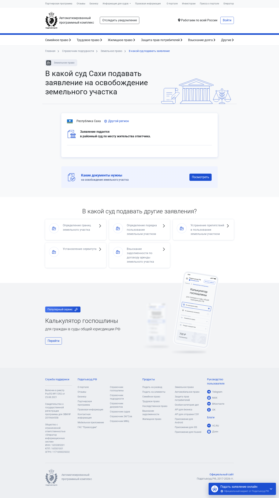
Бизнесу (94, 3)
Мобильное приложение (91, 422)
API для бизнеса (183, 409)
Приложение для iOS (186, 427)
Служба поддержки (57, 379)
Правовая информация (148, 3)
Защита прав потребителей (160, 40)
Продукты (148, 379)
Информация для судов (116, 3)
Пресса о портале (209, 3)
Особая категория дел (187, 404)
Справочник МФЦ (119, 421)
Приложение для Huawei (188, 432)
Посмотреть (200, 177)
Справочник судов (120, 411)
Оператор (228, 3)
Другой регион (118, 121)
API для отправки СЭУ (187, 414)
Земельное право (184, 387)
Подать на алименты (153, 392)
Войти (227, 20)
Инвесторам (188, 3)
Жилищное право (120, 40)
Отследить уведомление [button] (119, 20)
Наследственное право (154, 406)
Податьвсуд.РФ (87, 379)
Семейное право (57, 40)
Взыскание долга (201, 40)
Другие (226, 40)
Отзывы (81, 3)
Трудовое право (88, 40)
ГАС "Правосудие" (87, 427)
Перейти (53, 341)
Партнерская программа (58, 3)
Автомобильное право (187, 392)
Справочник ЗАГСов (121, 416)
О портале (172, 3)
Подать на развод (152, 387)
